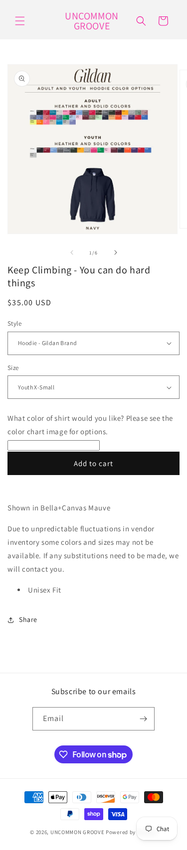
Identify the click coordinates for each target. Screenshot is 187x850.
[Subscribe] (143, 718)
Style (14, 323)
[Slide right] (116, 252)
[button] (20, 21)
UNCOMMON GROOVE (77, 832)
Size (13, 368)
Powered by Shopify (131, 832)
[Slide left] (72, 252)
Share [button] (28, 619)
